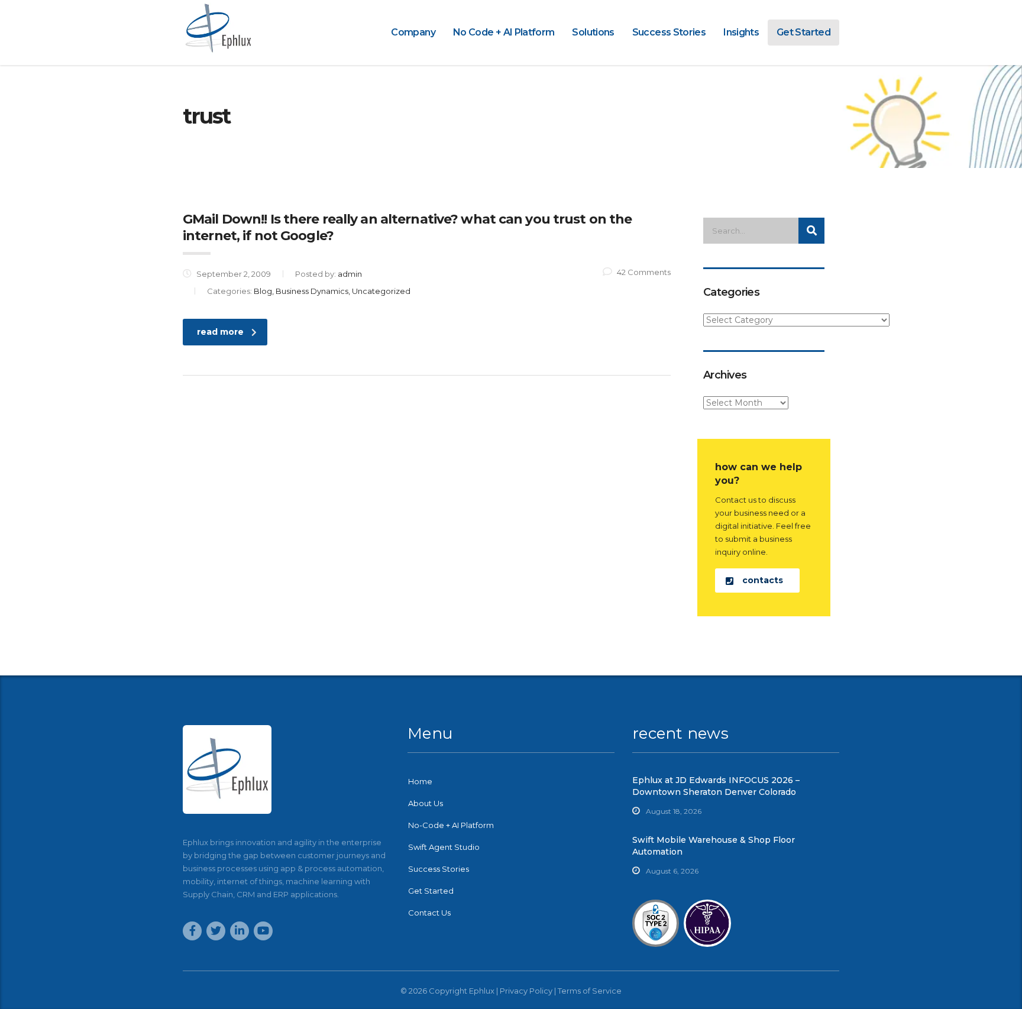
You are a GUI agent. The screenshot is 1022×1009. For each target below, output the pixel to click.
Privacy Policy (526, 990)
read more (220, 331)
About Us (425, 803)
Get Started (803, 32)
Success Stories (669, 32)
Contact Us (429, 912)
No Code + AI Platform (504, 32)
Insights (741, 32)
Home (420, 781)
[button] (757, 580)
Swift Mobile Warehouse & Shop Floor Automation (713, 846)
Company (413, 32)
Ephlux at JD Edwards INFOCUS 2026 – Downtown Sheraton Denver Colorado (716, 786)
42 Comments (644, 272)
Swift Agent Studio (444, 847)
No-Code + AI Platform (451, 825)
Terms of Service (590, 990)
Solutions (593, 32)
